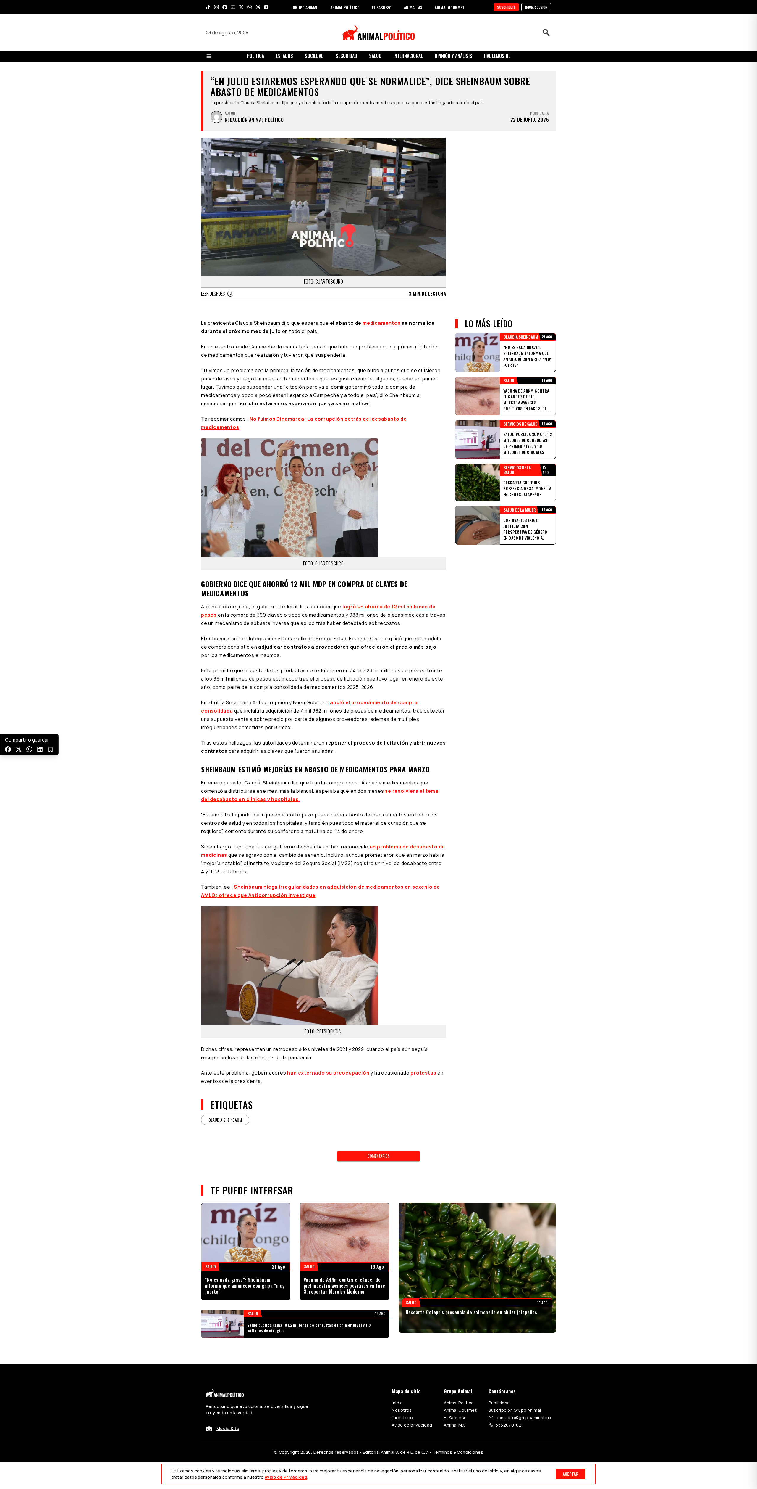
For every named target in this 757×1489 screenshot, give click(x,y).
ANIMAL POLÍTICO (345, 7)
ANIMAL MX (413, 7)
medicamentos (382, 323)
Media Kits (227, 1428)
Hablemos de (497, 56)
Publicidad (499, 1403)
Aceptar (570, 1474)
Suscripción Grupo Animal (515, 1410)
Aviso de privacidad (412, 1425)
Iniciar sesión (536, 6)
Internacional (408, 56)
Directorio (402, 1417)
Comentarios (378, 1156)
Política (255, 56)
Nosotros (402, 1410)
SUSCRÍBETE (506, 6)
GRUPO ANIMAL (305, 7)
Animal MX (454, 1425)
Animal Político (459, 1403)
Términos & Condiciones (458, 1452)
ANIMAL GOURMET (450, 7)
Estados (284, 56)
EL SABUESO (382, 7)
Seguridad (346, 56)
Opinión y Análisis (453, 56)
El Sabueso (455, 1417)
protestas (423, 1073)
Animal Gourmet (460, 1410)
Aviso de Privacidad (286, 1477)
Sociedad (314, 56)
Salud (375, 56)
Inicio (397, 1403)
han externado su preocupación (328, 1073)
